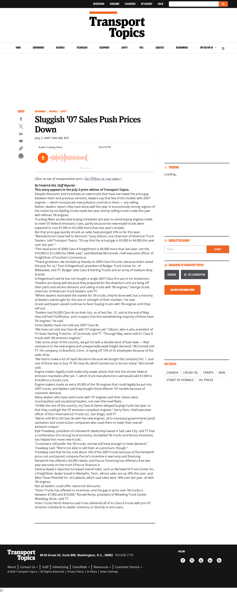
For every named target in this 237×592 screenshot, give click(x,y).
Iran (221, 373)
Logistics (160, 47)
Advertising (98, 4)
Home (18, 47)
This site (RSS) (219, 560)
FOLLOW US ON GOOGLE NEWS (182, 290)
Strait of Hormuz (180, 380)
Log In (160, 4)
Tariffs (208, 373)
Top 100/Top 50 (206, 47)
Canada (172, 373)
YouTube (201, 560)
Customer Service (127, 567)
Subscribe (114, 4)
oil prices (206, 380)
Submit (217, 249)
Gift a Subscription (196, 274)
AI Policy (92, 571)
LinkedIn (210, 560)
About (11, 567)
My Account (146, 4)
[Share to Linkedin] (21, 134)
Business (60, 47)
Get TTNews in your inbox (101, 178)
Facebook (183, 560)
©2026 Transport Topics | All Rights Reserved (35, 571)
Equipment (104, 47)
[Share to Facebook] (21, 119)
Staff (45, 567)
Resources (101, 567)
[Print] (21, 156)
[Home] (118, 25)
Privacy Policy (75, 571)
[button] (21, 149)
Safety (124, 47)
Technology (82, 47)
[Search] (223, 4)
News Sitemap (109, 571)
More (223, 48)
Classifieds (130, 4)
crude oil (190, 373)
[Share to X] (21, 127)
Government (38, 47)
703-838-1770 (124, 555)
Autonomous (182, 47)
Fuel (141, 47)
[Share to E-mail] (21, 141)
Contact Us (28, 567)
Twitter (192, 560)
